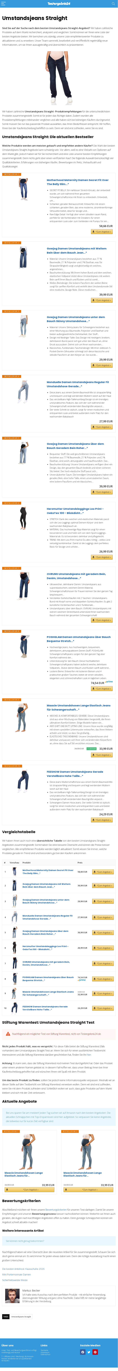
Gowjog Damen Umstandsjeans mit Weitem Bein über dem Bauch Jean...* (77, 250)
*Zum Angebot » (103, 231)
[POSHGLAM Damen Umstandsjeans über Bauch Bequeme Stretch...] (23, 646)
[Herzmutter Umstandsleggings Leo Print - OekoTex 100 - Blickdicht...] (23, 518)
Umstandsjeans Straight (21, 1316)
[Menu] (3, 4)
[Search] (113, 4)
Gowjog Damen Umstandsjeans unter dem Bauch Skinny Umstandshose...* (76, 319)
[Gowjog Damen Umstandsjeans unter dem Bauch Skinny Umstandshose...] (23, 326)
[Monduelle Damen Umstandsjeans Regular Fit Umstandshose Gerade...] (23, 391)
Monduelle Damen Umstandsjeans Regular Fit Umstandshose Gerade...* (78, 384)
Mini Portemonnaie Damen (16, 1274)
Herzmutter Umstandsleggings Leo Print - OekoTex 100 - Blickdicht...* (75, 511)
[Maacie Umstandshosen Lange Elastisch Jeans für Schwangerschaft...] (23, 718)
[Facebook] (83, 1352)
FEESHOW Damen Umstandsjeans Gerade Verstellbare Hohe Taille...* (75, 774)
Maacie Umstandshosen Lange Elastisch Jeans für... (24, 1174)
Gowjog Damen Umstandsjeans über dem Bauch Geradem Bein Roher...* (75, 446)
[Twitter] (89, 1352)
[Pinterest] (95, 1352)
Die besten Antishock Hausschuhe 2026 (23, 1269)
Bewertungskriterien (56, 1209)
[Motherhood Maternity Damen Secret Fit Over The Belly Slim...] (23, 189)
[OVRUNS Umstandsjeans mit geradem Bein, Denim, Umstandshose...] (23, 586)
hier (89, 1054)
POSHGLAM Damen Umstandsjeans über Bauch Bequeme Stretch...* (79, 639)
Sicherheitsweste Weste (15, 1280)
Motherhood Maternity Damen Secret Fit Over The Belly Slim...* (78, 182)
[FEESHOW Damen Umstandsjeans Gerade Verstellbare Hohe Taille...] (23, 781)
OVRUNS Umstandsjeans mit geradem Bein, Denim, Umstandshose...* (76, 576)
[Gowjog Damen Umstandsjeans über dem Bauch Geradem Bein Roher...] (23, 453)
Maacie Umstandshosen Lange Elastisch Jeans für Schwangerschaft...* (79, 707)
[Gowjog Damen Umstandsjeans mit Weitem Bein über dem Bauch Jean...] (23, 258)
